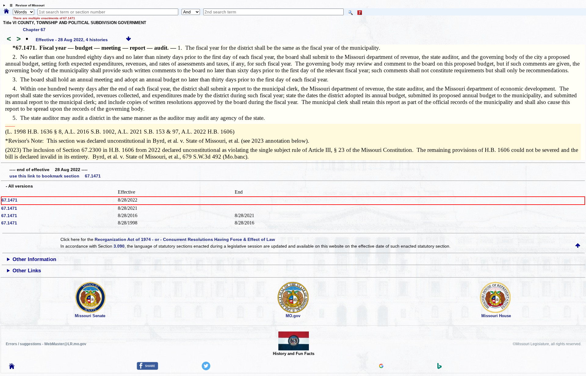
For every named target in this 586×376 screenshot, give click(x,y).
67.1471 (9, 200)
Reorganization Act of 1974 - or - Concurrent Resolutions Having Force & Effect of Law (185, 239)
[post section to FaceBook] (147, 368)
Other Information (34, 259)
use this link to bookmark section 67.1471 (55, 176)
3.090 (119, 246)
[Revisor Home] (12, 367)
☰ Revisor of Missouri (26, 5)
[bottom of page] (128, 39)
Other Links (27, 271)
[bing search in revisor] (439, 367)
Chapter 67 (34, 29)
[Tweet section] (206, 368)
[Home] (6, 12)
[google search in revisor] (381, 366)
